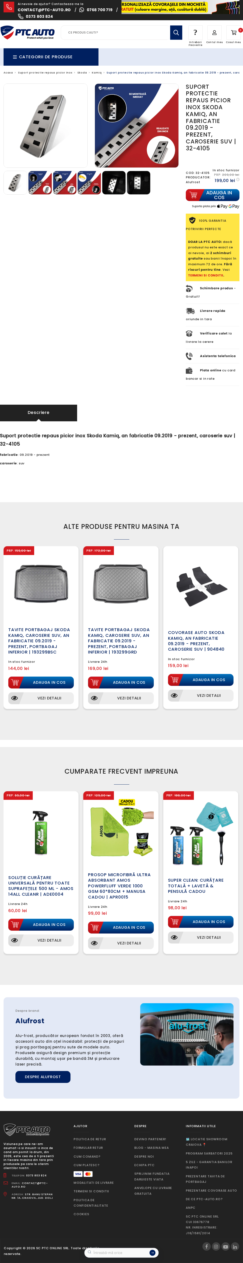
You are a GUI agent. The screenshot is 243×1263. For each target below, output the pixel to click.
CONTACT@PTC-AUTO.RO (30, 1185)
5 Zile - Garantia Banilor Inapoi (209, 1165)
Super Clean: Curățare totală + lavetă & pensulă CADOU (196, 885)
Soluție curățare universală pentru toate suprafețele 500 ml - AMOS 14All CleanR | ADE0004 (41, 886)
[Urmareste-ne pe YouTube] (225, 1246)
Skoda (82, 72)
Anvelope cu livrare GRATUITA (153, 1191)
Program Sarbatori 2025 (209, 1153)
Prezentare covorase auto (211, 1190)
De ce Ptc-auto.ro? (204, 1199)
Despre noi (144, 1156)
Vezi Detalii (49, 698)
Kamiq (97, 72)
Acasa (8, 72)
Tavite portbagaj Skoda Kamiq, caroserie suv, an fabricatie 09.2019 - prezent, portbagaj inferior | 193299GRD (119, 641)
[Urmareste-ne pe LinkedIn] (235, 1246)
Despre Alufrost (43, 1077)
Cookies (81, 1214)
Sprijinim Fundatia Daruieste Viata (151, 1176)
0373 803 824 (39, 16)
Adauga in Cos (49, 682)
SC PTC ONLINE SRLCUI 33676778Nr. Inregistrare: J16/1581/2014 (202, 1224)
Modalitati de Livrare (94, 1182)
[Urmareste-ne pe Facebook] (206, 1246)
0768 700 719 (100, 10)
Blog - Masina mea (151, 1147)
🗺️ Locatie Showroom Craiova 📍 (206, 1142)
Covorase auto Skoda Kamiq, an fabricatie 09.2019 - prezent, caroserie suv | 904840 (196, 640)
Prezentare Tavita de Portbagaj (205, 1179)
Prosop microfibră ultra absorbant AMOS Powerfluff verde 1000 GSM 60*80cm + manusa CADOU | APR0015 (119, 886)
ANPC (191, 1207)
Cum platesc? (87, 1165)
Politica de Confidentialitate (91, 1203)
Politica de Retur (90, 1139)
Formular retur (88, 1147)
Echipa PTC (144, 1165)
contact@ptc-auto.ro (44, 10)
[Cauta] (176, 32)
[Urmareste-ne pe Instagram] (216, 1246)
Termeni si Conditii (91, 1191)
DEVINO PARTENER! (150, 1139)
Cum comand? (87, 1156)
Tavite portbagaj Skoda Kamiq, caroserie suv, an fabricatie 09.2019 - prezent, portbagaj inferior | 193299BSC (39, 641)
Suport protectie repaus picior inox (45, 72)
